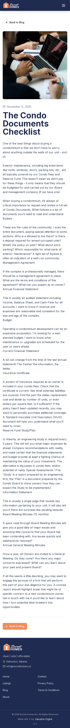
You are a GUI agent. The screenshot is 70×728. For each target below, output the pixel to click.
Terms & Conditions (48, 690)
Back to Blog (17, 22)
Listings (7, 683)
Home (6, 676)
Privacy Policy (46, 683)
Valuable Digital (43, 719)
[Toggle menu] (63, 5)
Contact (42, 676)
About (6, 696)
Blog (5, 690)
